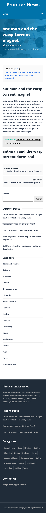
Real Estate (8, 339)
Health (6, 314)
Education (7, 295)
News (5, 333)
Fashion (6, 308)
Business (7, 276)
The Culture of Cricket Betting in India (20, 230)
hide (17, 69)
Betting (6, 270)
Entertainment (15, 45)
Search (6, 194)
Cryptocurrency (10, 289)
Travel (5, 358)
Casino (6, 283)
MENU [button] (6, 14)
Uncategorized (9, 364)
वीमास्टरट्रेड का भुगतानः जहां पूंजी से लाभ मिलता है (19, 224)
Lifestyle (6, 320)
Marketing (7, 327)
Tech (5, 352)
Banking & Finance (11, 264)
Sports (6, 345)
